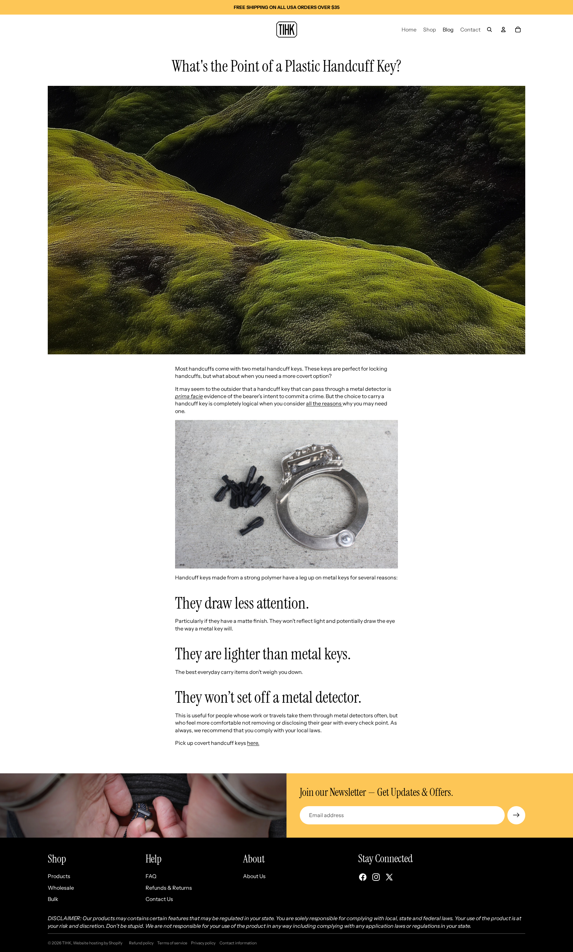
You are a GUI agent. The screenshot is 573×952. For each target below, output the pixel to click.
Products (59, 876)
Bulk (53, 899)
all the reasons (324, 403)
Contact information (238, 942)
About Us (254, 876)
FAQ (151, 876)
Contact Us (159, 899)
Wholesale (61, 887)
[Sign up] (516, 815)
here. (253, 743)
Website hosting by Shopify (97, 942)
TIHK (66, 942)
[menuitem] (409, 29)
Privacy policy (203, 942)
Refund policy (141, 942)
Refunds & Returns (169, 887)
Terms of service (172, 942)
